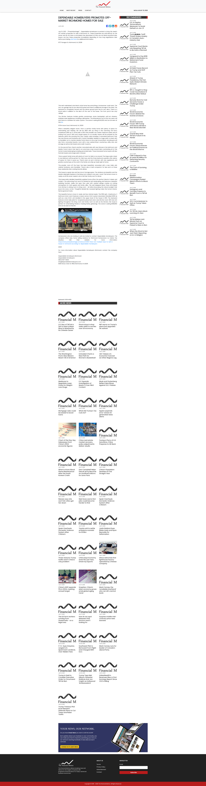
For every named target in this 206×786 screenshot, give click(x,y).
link (62, 122)
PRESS (80, 10)
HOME (62, 10)
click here (74, 39)
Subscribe (133, 772)
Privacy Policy (101, 767)
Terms (99, 764)
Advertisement (101, 769)
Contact (99, 772)
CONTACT (88, 10)
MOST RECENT (70, 10)
